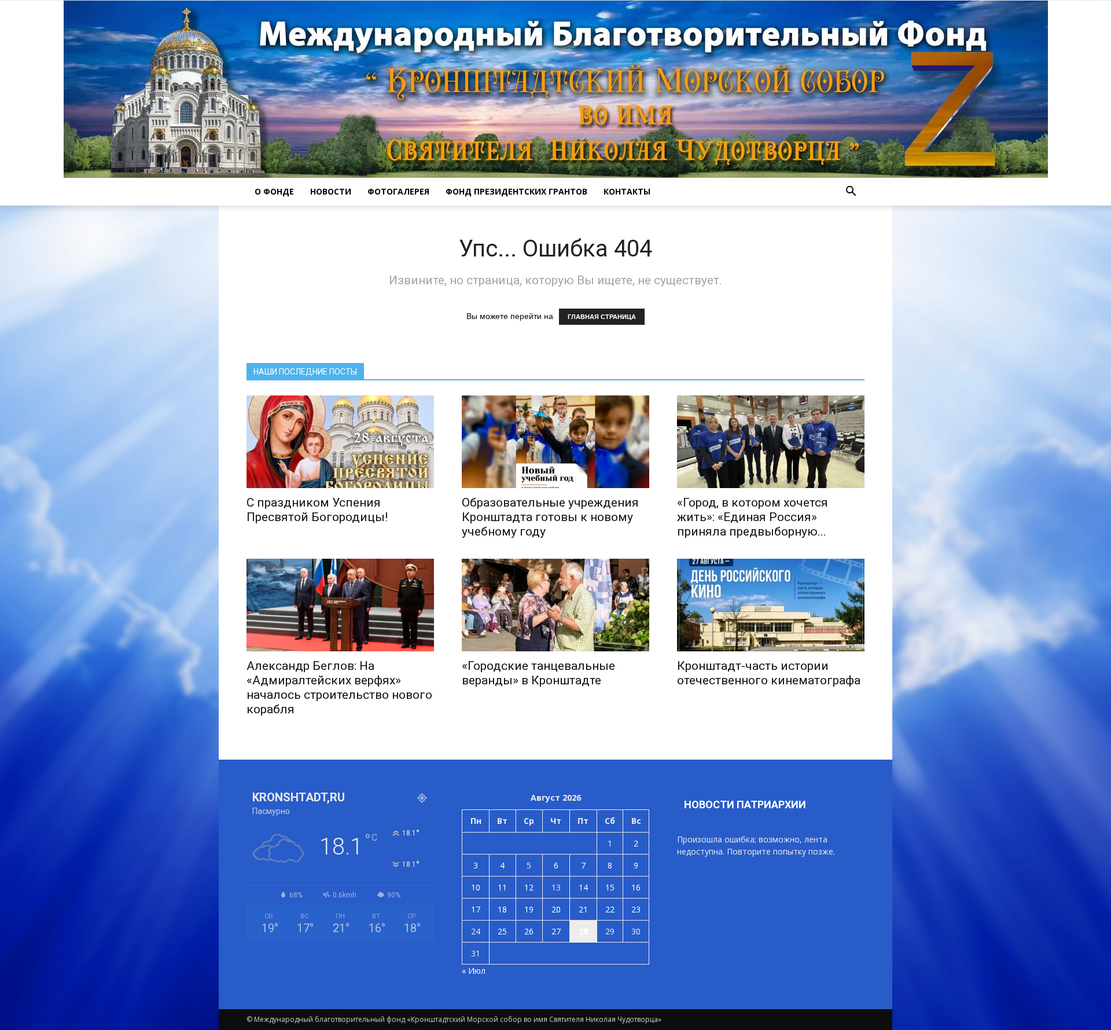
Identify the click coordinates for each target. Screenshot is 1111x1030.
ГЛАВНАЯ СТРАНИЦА (602, 316)
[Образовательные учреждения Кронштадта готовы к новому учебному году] (555, 441)
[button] (850, 192)
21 (583, 909)
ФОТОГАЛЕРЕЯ (398, 191)
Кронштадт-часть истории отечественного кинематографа (768, 673)
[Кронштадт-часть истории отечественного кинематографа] (770, 605)
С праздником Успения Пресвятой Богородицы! (317, 510)
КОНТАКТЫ (627, 191)
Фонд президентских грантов (516, 191)
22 (610, 909)
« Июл (473, 970)
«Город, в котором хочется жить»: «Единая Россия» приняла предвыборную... (752, 517)
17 (475, 909)
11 (502, 887)
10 (475, 887)
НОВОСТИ (330, 191)
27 (556, 931)
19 (529, 909)
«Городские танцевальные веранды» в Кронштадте (538, 673)
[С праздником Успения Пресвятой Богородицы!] (340, 441)
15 (610, 887)
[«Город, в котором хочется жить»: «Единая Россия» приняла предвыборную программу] (770, 441)
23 (636, 909)
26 (529, 931)
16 (636, 887)
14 (583, 887)
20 (556, 909)
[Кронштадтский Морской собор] (556, 89)
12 (529, 887)
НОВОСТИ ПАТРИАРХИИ (745, 804)
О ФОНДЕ (274, 191)
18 (502, 909)
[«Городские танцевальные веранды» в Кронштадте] (555, 605)
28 (583, 931)
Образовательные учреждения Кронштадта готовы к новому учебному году (550, 517)
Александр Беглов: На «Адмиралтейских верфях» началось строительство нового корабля (339, 687)
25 (502, 931)
